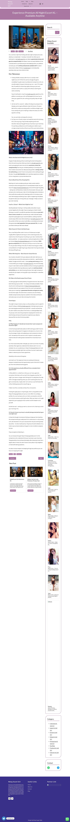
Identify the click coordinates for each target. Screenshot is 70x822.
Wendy (50, 277)
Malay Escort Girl (10, 4)
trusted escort (27, 68)
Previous (12, 458)
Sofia (49, 383)
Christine (50, 460)
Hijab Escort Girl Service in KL (17, 480)
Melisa (50, 225)
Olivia (49, 146)
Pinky (49, 356)
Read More (13, 490)
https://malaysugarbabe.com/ (21, 187)
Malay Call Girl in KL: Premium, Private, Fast (33, 480)
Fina (49, 567)
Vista (49, 172)
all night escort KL (20, 59)
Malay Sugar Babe (37, 820)
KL (16, 51)
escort (12, 51)
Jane (49, 593)
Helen (49, 540)
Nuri (49, 92)
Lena (49, 198)
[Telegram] (4, 818)
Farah (49, 66)
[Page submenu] (29, 1)
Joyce (49, 330)
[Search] (57, 32)
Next (41, 458)
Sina (49, 409)
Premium (21, 51)
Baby (49, 514)
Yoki (49, 435)
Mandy (50, 706)
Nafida (50, 118)
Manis (49, 251)
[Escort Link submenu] (30, 6)
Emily (49, 304)
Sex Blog (30, 51)
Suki (49, 488)
